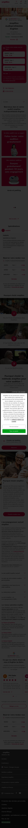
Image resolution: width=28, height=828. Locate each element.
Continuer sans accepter (18, 392)
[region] (14, 414)
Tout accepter (14, 431)
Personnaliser (13, 426)
